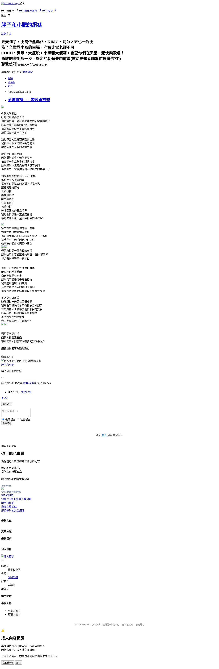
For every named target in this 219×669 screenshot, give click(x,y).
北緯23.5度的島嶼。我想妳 (16, 499)
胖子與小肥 (6, 486)
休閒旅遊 (27, 72)
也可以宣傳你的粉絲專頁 (11, 492)
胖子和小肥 (7, 364)
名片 (10, 86)
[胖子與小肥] (2, 488)
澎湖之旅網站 (9, 506)
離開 (18, 662)
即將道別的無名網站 (12, 510)
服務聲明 (140, 624)
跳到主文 (6, 33)
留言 (34, 383)
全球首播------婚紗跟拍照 (29, 100)
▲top (4, 397)
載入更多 (7, 404)
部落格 (11, 82)
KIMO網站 (7, 495)
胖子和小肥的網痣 (21, 25)
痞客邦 (27, 383)
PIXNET (85, 624)
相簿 (10, 78)
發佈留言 (7, 423)
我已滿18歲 (8, 662)
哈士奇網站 (7, 503)
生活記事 (26, 392)
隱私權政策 (127, 624)
